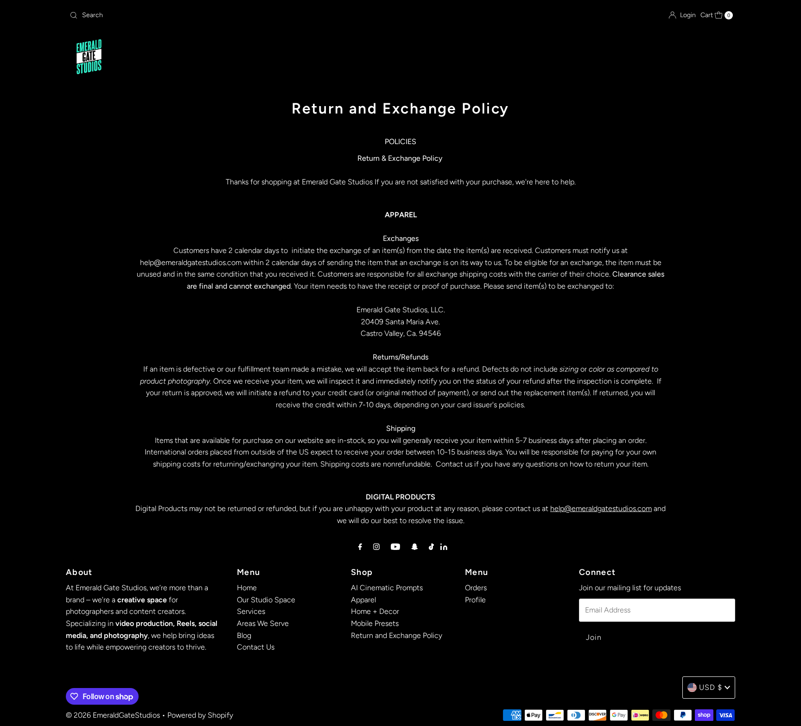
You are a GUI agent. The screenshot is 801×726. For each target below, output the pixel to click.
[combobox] (175, 15)
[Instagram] (376, 547)
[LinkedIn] (443, 547)
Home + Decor (375, 611)
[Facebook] (360, 547)
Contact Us (545, 57)
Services (372, 57)
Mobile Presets (375, 623)
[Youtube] (395, 547)
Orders (476, 587)
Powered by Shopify (200, 715)
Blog (500, 57)
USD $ (710, 687)
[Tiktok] (431, 547)
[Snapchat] (414, 547)
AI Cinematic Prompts (387, 587)
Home (246, 57)
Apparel (363, 599)
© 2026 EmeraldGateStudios (113, 715)
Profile (475, 599)
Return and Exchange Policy (396, 635)
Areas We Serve (440, 57)
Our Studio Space (306, 57)
